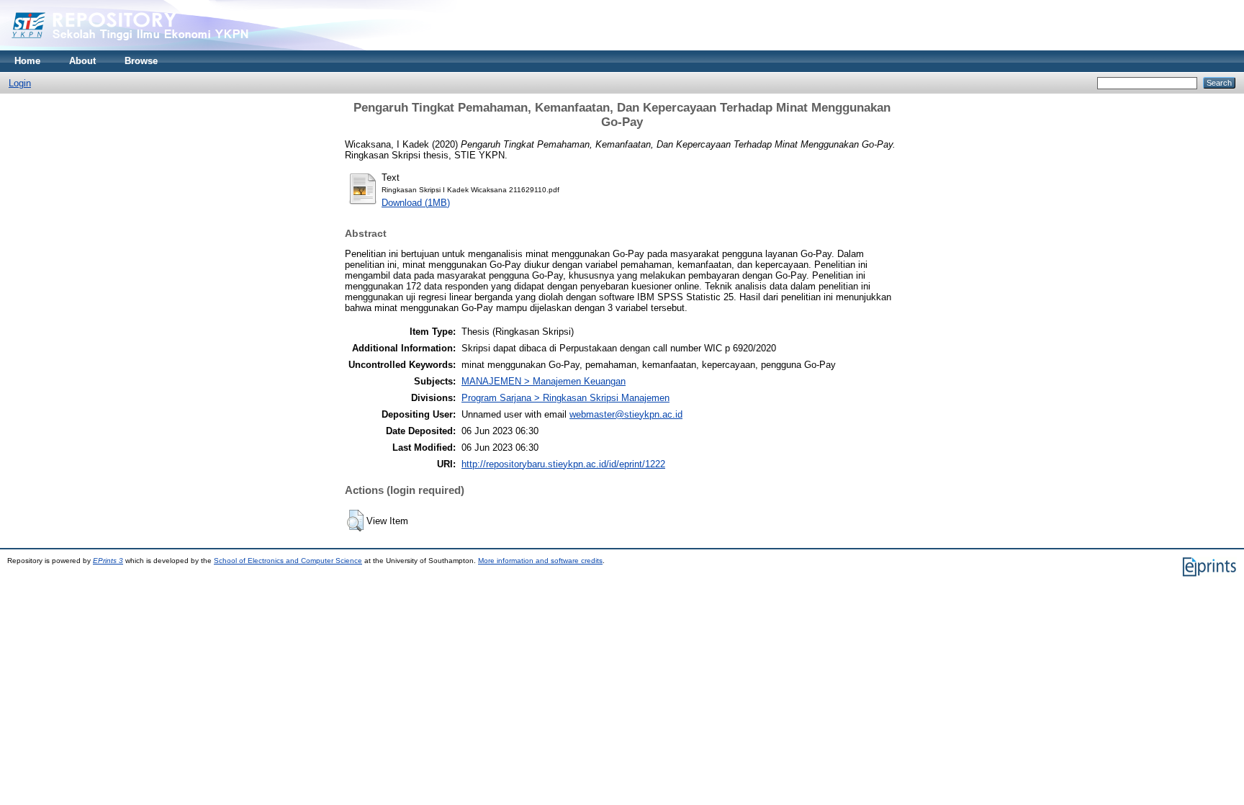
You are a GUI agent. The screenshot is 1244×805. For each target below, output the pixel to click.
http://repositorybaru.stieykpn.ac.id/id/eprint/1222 (563, 464)
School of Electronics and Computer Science (288, 561)
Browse (141, 60)
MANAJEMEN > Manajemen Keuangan (543, 381)
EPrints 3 (108, 561)
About (82, 60)
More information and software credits (540, 561)
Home (27, 60)
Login (20, 83)
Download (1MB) (416, 202)
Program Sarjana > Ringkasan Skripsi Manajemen (565, 397)
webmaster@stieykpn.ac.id (625, 414)
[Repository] (158, 47)
